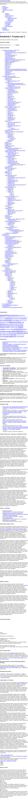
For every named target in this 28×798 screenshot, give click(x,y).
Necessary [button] (2, 780)
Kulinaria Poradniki (9, 62)
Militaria (9, 97)
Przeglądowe (10, 101)
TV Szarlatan (8, 24)
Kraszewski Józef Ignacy (7, 325)
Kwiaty (11, 298)
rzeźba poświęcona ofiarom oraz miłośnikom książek (11, 666)
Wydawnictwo (8, 16)
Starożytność (10, 105)
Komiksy (7, 144)
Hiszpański (10, 136)
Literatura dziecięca (12, 149)
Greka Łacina (8, 57)
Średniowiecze (11, 104)
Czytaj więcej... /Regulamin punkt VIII (8, 760)
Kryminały (10, 159)
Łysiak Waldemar (20, 336)
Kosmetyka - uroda (9, 145)
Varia (6, 75)
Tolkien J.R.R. (22, 334)
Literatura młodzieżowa (13, 155)
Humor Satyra (8, 130)
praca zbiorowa (17, 331)
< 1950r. (9, 228)
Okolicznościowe (11, 293)
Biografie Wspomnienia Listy (11, 77)
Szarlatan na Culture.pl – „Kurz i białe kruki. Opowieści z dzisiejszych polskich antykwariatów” (14, 345)
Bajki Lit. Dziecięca (9, 51)
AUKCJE (5, 27)
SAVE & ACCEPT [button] (4, 797)
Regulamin (7, 14)
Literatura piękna (8, 156)
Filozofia (9, 178)
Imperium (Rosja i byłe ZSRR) (16, 164)
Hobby (6, 121)
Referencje (5, 28)
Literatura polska (11, 162)
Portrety (9, 294)
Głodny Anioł (10, 20)
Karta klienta (7, 22)
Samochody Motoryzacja (13, 125)
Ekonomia (7, 53)
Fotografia (10, 223)
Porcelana (10, 246)
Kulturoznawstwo (11, 180)
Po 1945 (9, 99)
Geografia (7, 82)
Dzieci (9, 276)
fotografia (8, 320)
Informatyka (10, 202)
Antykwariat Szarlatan (5, 755)
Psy (11, 193)
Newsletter (7, 25)
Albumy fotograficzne (9, 272)
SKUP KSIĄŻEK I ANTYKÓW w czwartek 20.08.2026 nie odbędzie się (15, 407)
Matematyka (10, 203)
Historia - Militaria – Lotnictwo (11, 106)
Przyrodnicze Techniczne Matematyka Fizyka (14, 69)
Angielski (10, 134)
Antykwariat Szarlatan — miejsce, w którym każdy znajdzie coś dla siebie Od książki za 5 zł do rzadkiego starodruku (15, 350)
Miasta (9, 280)
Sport (9, 126)
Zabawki (7, 262)
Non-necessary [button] (3, 789)
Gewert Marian (15, 320)
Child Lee (5, 316)
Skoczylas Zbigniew (5, 334)
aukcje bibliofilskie (21, 682)
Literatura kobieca (11, 161)
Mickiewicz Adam (4, 327)
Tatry (9, 300)
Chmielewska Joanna (11, 316)
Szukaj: (1, 44)
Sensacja (9, 165)
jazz (6, 267)
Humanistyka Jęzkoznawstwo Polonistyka (14, 59)
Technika (7, 261)
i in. (23, 322)
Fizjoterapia (10, 169)
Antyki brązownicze (9, 237)
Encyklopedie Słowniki (10, 55)
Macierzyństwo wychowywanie (14, 210)
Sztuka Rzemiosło (9, 73)
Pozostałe (7, 66)
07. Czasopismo (6, 303)
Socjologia (10, 185)
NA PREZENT (6, 29)
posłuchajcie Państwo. (5, 677)
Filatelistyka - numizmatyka (13, 122)
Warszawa (12, 287)
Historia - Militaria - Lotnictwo (11, 88)
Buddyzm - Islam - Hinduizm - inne (15, 218)
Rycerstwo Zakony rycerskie (14, 102)
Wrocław (12, 289)
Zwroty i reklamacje (9, 15)
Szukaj (17, 44)
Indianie (9, 93)
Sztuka (9, 224)
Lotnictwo (10, 96)
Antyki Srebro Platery (9, 252)
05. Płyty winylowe (7, 264)
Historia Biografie (9, 58)
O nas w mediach (8, 21)
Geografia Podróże (9, 56)
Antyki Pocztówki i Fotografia (11, 242)
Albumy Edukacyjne (12, 152)
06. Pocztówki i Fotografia (8, 270)
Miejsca (9, 290)
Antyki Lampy (8, 239)
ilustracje (2, 324)
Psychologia (7, 216)
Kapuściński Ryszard (13, 324)
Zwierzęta (10, 302)
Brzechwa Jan (21, 315)
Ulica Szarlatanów (9, 26)
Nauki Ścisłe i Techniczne (10, 196)
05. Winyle (5, 266)
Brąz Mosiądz (8, 254)
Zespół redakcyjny (10, 336)
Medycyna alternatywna (13, 80)
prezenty (26, 585)
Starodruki (7, 72)
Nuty (9, 174)
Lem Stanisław (19, 325)
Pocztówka (7, 274)
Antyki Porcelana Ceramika (11, 243)
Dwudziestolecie (11, 90)
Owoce (11, 299)
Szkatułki (7, 260)
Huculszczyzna (8, 255)
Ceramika (10, 244)
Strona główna (3, 32)
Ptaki (11, 194)
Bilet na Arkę (10, 19)
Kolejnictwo (10, 124)
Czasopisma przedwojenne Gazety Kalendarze (14, 52)
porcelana (8, 331)
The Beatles (18, 334)
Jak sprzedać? (5, 7)
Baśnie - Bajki (11, 154)
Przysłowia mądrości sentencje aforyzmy (16, 184)
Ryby (11, 195)
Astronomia (10, 197)
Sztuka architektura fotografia (11, 221)
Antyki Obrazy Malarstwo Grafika (12, 241)
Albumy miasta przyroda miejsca (14, 83)
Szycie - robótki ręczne (12, 129)
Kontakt (7, 13)
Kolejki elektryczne (12, 263)
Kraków (9, 279)
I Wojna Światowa (11, 91)
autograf (3, 315)
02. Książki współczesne (8, 76)
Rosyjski (9, 141)
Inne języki (10, 137)
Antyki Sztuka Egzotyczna (10, 253)
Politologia (10, 182)
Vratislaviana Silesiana (9, 227)
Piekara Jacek (15, 327)
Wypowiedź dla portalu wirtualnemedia (11, 346)
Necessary (4, 781)
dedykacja (9, 318)
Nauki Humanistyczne (9, 175)
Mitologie (7, 171)
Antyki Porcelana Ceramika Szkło (12, 247)
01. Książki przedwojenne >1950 (9, 50)
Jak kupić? (5, 8)
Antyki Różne (8, 250)
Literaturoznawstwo (12, 181)
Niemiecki (10, 139)
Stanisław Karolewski (14, 653)
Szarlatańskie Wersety (12, 18)
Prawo (6, 67)
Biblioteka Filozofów (12, 315)
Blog (4, 11)
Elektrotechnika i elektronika (14, 200)
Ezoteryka (7, 79)
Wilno (11, 288)
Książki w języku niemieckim (11, 60)
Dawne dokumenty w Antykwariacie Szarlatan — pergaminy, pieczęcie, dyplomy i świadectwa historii (15, 348)
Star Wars (13, 334)
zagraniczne (7, 269)
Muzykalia (7, 172)
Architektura (10, 222)
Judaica (6, 142)
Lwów (11, 283)
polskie (6, 268)
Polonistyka (10, 183)
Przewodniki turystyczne (13, 86)
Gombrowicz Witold (23, 320)
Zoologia (10, 191)
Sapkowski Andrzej (12, 333)
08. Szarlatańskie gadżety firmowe (10, 305)
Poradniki (7, 208)
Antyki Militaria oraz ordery (11, 240)
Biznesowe (10, 209)
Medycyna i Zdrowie (9, 168)
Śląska (9, 259)
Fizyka (9, 201)
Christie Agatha (2, 318)
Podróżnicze (10, 85)
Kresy (9, 95)
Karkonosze (10, 277)
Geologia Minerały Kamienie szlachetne (16, 84)
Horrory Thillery (11, 158)
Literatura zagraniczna (12, 163)
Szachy (11, 128)
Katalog (4, 6)
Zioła (9, 170)
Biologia (9, 188)
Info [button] (3, 12)
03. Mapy (5, 234)
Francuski (10, 135)
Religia (6, 217)
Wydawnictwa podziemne (10, 233)
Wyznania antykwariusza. (8, 9)
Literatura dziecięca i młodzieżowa (12, 148)
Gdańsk (12, 281)
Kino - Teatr (10, 123)
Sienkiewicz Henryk (22, 333)
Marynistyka (7, 167)
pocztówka (17, 329)
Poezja (6, 65)
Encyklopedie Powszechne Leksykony (16, 177)
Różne (9, 204)
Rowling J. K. (5, 333)
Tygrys (2, 336)
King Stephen (20, 324)
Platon (12, 329)
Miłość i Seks (10, 211)
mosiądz (10, 327)
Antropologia (10, 176)
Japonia (6, 324)
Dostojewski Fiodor (16, 318)
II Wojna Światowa (12, 92)
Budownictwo (11, 198)
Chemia (9, 190)
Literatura (7, 63)
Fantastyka (10, 157)
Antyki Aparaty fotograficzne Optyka (13, 236)
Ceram (1, 317)
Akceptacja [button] (15, 759)
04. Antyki (5, 235)
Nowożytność (11, 98)
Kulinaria (7, 147)
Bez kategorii (5, 306)
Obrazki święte (8, 256)
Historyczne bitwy (15, 322)
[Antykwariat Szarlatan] (5, 0)
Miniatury (10, 207)
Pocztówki (7, 275)
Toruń (11, 286)
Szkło (11, 226)
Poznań (11, 285)
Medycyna (7, 64)
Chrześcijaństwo (11, 220)
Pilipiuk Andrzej (8, 329)
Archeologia (10, 89)
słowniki (12, 138)
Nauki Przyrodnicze (9, 187)
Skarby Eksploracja (12, 103)
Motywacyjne (10, 213)
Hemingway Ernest (4, 322)
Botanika (10, 189)
